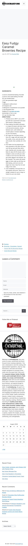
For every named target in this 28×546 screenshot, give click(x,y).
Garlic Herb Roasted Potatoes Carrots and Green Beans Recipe (12, 511)
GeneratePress (19, 543)
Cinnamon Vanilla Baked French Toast (13, 476)
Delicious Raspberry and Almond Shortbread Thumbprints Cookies (13, 505)
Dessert (19, 246)
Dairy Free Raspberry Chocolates (11, 474)
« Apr (3, 449)
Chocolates (13, 246)
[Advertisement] (14, 25)
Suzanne (4, 499)
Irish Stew (5, 479)
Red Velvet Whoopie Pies (9, 471)
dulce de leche (15, 111)
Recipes (6, 244)
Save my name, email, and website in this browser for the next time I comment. (14, 294)
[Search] (24, 311)
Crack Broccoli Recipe (10, 251)
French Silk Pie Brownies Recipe (13, 248)
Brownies (6, 246)
